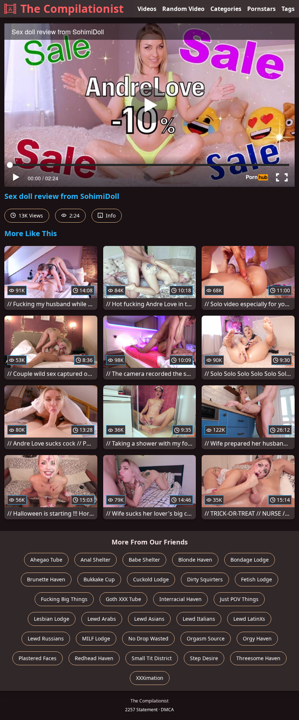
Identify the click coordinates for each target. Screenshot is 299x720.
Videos (146, 9)
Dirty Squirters (205, 579)
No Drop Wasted (148, 638)
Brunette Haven (46, 579)
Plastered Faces (38, 658)
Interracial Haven (180, 599)
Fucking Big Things (64, 599)
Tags (288, 9)
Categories (225, 9)
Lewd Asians (149, 618)
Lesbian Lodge (51, 618)
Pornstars (261, 9)
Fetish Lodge (256, 579)
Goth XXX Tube (123, 599)
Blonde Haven (195, 559)
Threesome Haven (258, 658)
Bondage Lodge (249, 559)
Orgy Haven (257, 638)
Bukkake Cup (99, 579)
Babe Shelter (144, 559)
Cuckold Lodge (151, 579)
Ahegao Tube (46, 559)
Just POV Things (239, 599)
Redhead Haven (94, 658)
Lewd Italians (199, 618)
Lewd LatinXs (249, 618)
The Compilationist (72, 8)
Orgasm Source (206, 638)
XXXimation (149, 677)
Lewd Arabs (102, 618)
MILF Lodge (96, 638)
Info (110, 215)
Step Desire (204, 658)
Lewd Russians (46, 638)
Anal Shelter (95, 559)
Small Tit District (152, 658)
